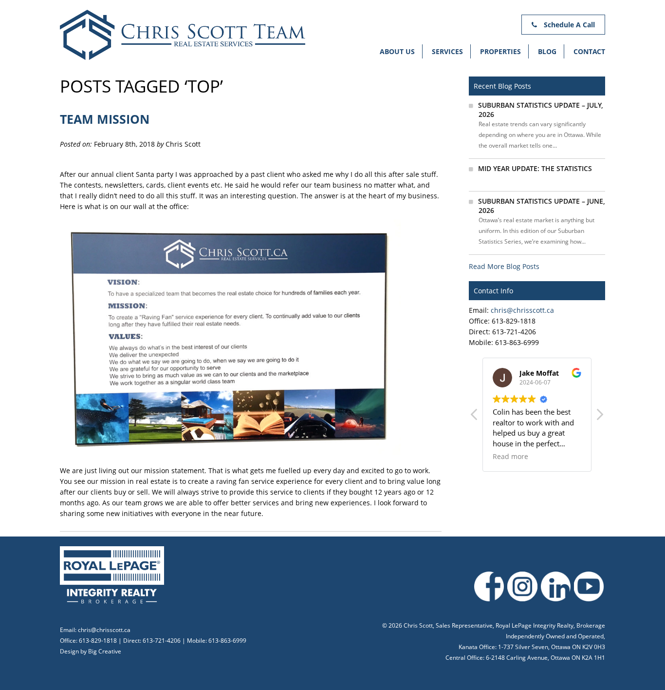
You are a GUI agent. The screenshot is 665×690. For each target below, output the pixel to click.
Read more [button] (510, 456)
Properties (500, 51)
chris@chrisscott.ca (522, 310)
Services (447, 51)
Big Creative (104, 651)
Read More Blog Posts (504, 266)
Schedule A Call (568, 24)
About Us (397, 51)
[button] (599, 417)
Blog (547, 51)
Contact (589, 51)
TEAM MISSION (104, 119)
